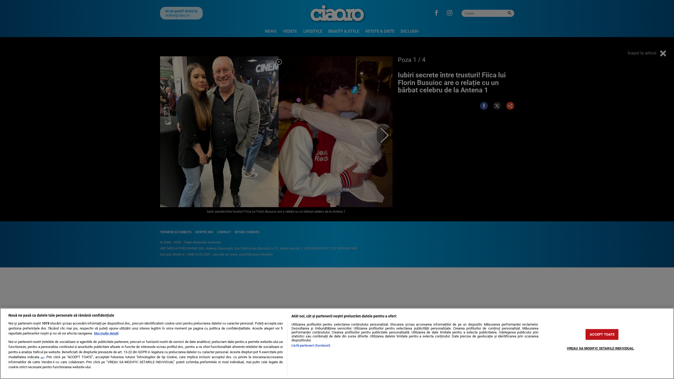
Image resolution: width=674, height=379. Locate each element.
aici (42, 357)
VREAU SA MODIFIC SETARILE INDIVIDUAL (600, 348)
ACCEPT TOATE (602, 334)
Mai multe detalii (106, 333)
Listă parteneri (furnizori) (310, 345)
